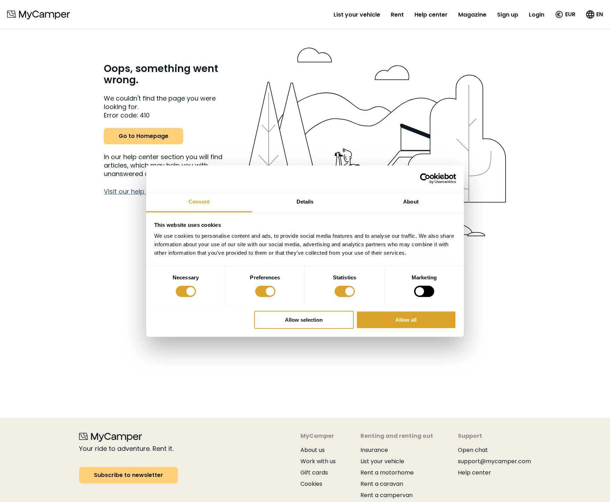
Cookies (311, 484)
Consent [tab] (199, 201)
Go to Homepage (143, 136)
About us (312, 450)
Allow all (406, 319)
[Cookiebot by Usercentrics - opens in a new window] (425, 178)
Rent (397, 15)
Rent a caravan (381, 484)
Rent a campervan (386, 495)
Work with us (318, 461)
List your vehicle (357, 15)
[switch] (265, 291)
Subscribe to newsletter (128, 475)
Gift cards (314, 472)
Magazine (472, 15)
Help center (431, 15)
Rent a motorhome (387, 472)
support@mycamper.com (494, 461)
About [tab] (411, 201)
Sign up (507, 15)
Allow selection (304, 319)
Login (536, 15)
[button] (565, 14)
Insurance (374, 450)
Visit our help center (135, 191)
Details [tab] (305, 201)
